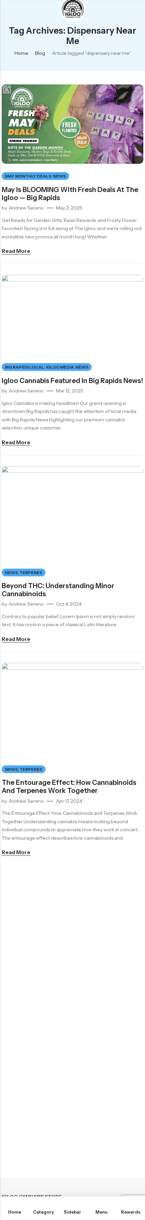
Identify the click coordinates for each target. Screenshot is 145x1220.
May (9, 176)
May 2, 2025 (69, 208)
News (59, 176)
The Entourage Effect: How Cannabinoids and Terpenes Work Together (69, 786)
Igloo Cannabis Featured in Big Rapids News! (72, 381)
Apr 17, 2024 (69, 801)
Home (21, 53)
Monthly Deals (33, 176)
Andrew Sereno (26, 208)
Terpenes (31, 572)
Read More (16, 250)
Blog (40, 53)
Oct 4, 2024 (69, 604)
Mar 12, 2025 (69, 391)
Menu (7, 9)
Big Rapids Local (24, 367)
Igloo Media (60, 367)
